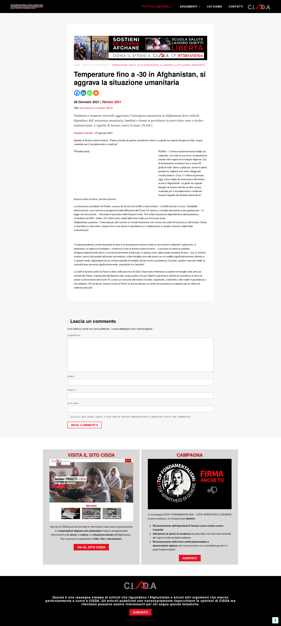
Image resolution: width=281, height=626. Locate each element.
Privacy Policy (133, 620)
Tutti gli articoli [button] (156, 6)
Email (72, 390)
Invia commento (84, 425)
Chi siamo (214, 6)
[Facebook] (77, 93)
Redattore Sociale (83, 133)
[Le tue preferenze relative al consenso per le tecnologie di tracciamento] (275, 620)
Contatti (236, 6)
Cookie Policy (148, 620)
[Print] (96, 93)
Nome (71, 376)
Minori (109, 107)
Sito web (72, 403)
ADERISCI (189, 558)
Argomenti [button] (188, 6)
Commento (73, 335)
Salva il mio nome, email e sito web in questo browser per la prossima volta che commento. (130, 417)
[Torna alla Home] (26, 6)
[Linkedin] (83, 93)
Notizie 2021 (111, 101)
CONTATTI (140, 612)
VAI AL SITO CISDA (91, 547)
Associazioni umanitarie (92, 107)
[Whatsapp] (90, 93)
